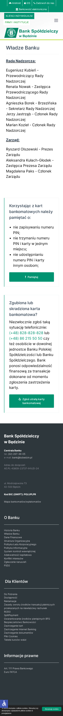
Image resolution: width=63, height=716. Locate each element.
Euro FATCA (10, 672)
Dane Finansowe (13, 537)
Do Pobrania (10, 594)
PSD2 (7, 565)
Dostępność (10, 597)
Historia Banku (12, 530)
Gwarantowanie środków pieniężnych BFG (27, 618)
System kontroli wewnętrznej (19, 551)
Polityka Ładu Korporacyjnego (20, 544)
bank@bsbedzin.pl (22, 457)
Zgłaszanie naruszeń (15, 561)
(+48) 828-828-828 (26, 333)
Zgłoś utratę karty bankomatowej (33, 401)
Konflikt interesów (13, 558)
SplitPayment (11, 615)
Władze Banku (11, 533)
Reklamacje (10, 601)
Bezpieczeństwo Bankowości (20, 622)
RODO (7, 611)
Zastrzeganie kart (13, 625)
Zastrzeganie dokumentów (18, 632)
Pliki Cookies (11, 636)
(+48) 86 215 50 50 (25, 338)
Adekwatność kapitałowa (18, 554)
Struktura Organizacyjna (17, 540)
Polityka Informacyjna (15, 547)
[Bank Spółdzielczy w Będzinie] (31, 32)
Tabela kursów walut (15, 639)
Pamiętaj (33, 277)
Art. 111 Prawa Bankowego (18, 668)
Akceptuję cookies (51, 709)
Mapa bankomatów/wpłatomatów (22, 501)
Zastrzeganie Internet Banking (20, 629)
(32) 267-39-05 (16, 454)
